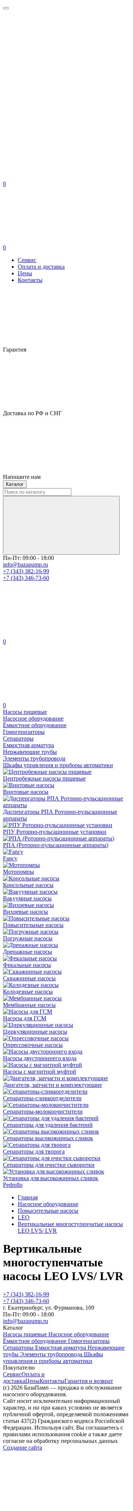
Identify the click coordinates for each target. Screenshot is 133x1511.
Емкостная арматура (61, 1347)
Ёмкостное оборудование (35, 1341)
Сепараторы (19, 1347)
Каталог (15, 484)
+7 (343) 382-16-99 (26, 571)
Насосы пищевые (25, 1334)
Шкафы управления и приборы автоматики (53, 1357)
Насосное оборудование (78, 1334)
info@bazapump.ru (25, 564)
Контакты (30, 280)
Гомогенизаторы (89, 1341)
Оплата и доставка (41, 266)
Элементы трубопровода (52, 1354)
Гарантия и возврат (88, 1381)
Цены (25, 273)
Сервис (27, 260)
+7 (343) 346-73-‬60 (26, 578)
